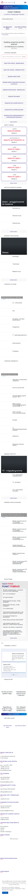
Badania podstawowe (11, 236)
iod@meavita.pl (4, 819)
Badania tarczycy (10, 454)
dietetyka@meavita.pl (6, 792)
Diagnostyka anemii (14, 96)
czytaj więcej (13, 183)
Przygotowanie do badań (12, 187)
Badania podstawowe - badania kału (14, 90)
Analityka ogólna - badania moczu (14, 70)
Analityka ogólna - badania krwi (14, 63)
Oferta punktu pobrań (7, 19)
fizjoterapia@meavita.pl (6, 782)
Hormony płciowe (10, 284)
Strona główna (4, 826)
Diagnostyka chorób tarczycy (14, 103)
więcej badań (13, 122)
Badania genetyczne (14, 76)
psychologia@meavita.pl (7, 810)
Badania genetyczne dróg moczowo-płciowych (14, 83)
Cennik (2, 830)
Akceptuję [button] (5, 892)
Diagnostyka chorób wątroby (14, 109)
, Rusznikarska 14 (10, 8)
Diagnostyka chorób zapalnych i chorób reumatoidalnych (14, 116)
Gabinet (2, 828)
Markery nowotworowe (12, 502)
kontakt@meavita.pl (5, 770)
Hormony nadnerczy (11, 361)
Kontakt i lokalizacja (5, 831)
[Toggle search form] (21, 2)
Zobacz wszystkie (13, 714)
